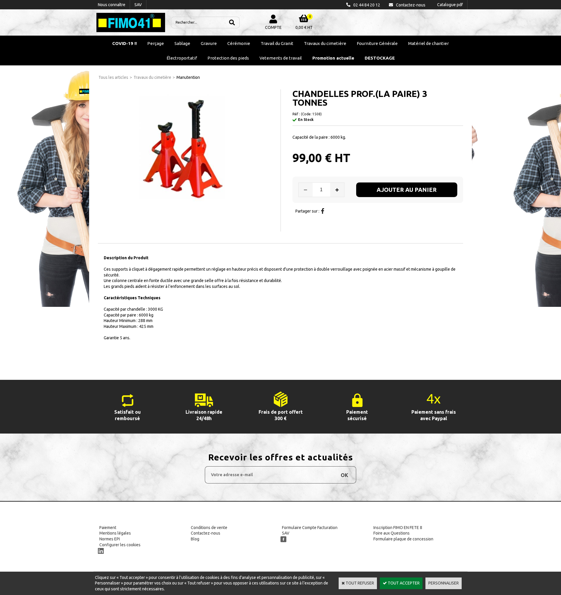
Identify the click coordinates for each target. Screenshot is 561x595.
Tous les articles (113, 77)
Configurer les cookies (120, 544)
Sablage (182, 43)
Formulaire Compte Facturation (309, 527)
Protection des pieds (228, 57)
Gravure (209, 43)
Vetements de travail (280, 57)
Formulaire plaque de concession (403, 539)
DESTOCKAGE (380, 57)
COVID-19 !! (124, 43)
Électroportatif (182, 57)
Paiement (107, 527)
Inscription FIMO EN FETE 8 (397, 527)
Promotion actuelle (333, 57)
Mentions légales (115, 533)
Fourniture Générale (377, 43)
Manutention (188, 77)
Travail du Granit (277, 43)
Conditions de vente (209, 527)
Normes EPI (109, 539)
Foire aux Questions (391, 533)
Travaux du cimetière (325, 43)
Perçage (155, 43)
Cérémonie (238, 43)
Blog (195, 539)
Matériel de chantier (428, 43)
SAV (285, 533)
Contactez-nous (205, 533)
